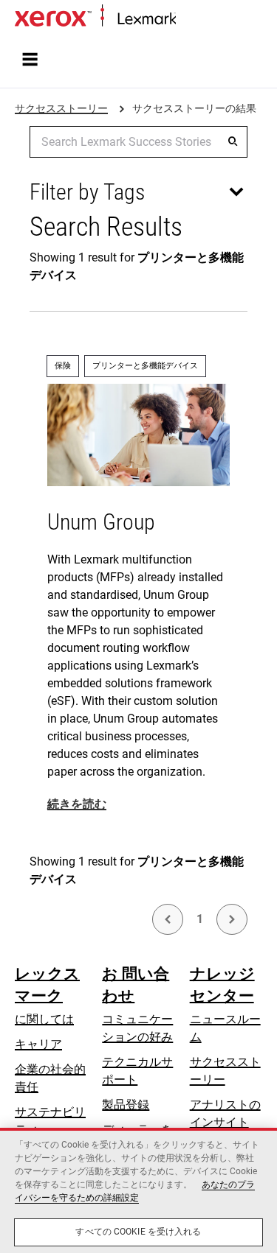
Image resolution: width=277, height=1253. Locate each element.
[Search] (232, 141)
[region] (138, 1190)
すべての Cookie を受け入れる (138, 1231)
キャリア (38, 1044)
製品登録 (125, 1105)
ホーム (191, 19)
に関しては (44, 1019)
